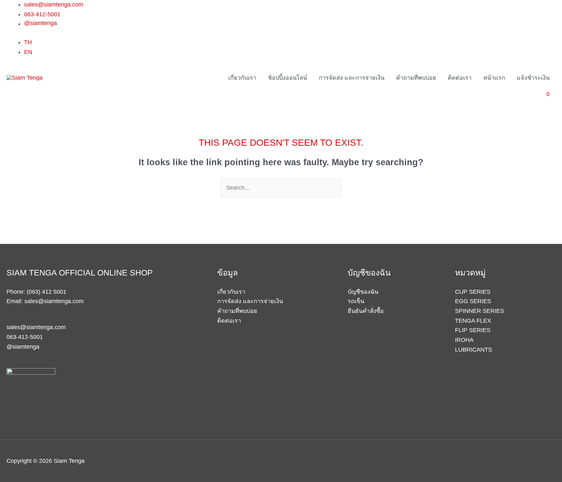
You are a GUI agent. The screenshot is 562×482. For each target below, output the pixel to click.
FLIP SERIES (472, 330)
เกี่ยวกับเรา (242, 77)
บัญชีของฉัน (363, 291)
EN (28, 52)
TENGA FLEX (473, 320)
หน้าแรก (494, 77)
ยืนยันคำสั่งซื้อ (366, 311)
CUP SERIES (472, 291)
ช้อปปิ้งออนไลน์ (287, 77)
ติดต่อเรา (460, 77)
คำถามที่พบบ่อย (416, 77)
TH (28, 42)
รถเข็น (356, 301)
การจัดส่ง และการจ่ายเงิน (351, 77)
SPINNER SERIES (479, 311)
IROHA (464, 340)
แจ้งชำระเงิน (533, 77)
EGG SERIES (473, 301)
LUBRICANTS (473, 349)
